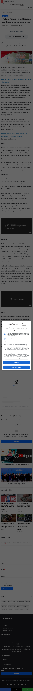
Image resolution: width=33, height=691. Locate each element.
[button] (16, 342)
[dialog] (16, 345)
